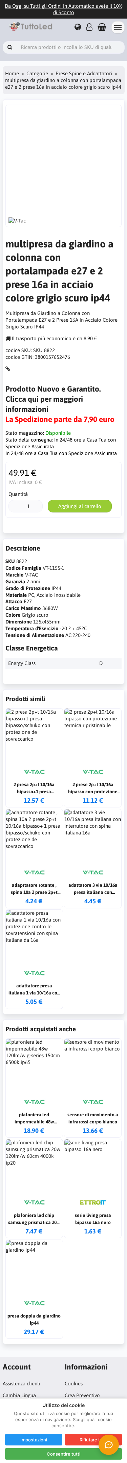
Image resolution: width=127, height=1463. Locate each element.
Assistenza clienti (21, 1383)
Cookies (74, 1383)
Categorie (37, 73)
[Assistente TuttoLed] (109, 1445)
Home (12, 73)
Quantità (18, 494)
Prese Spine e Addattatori (84, 73)
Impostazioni (33, 1439)
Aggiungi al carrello (79, 506)
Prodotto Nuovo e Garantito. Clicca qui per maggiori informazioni (53, 399)
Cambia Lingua (19, 1395)
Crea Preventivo (82, 1395)
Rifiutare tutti (93, 1439)
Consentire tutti (63, 1454)
